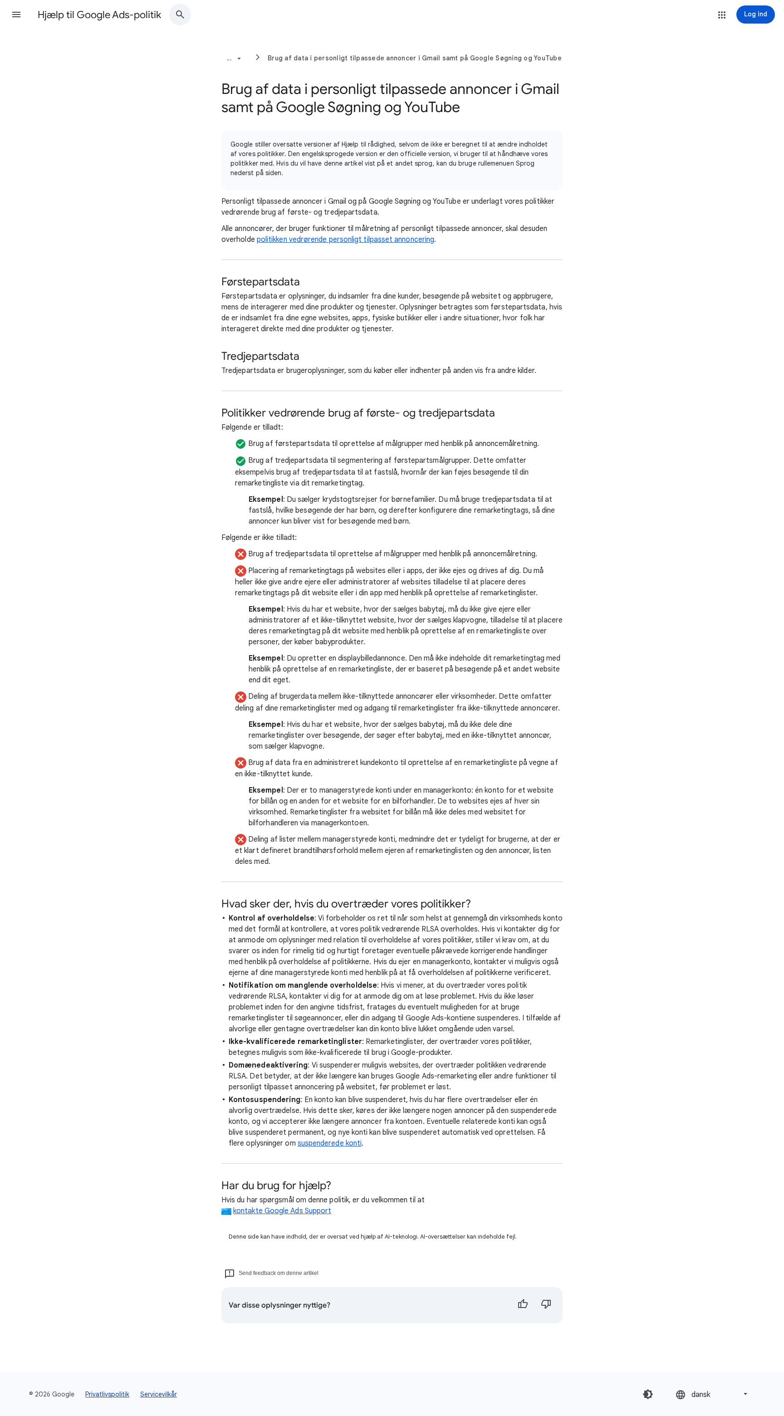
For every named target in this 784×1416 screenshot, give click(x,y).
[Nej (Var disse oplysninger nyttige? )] (546, 1305)
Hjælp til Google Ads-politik (99, 15)
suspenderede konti (330, 1143)
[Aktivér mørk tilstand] (648, 1394)
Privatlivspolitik (107, 1394)
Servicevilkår (158, 1394)
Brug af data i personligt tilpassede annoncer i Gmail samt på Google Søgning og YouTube (415, 58)
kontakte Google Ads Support (282, 1210)
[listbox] (712, 1394)
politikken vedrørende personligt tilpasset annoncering (345, 239)
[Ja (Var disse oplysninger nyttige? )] (523, 1305)
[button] (16, 14)
